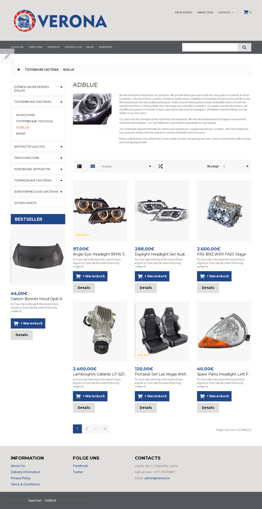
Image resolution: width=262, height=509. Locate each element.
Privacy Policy (20, 478)
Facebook (80, 466)
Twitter (78, 472)
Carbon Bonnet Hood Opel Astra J (41, 299)
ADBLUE (22, 127)
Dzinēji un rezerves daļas (31, 88)
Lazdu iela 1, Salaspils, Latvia (156, 466)
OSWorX (51, 500)
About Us (18, 466)
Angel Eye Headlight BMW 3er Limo (105, 254)
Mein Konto (183, 12)
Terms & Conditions (25, 484)
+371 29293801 (164, 472)
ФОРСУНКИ (25, 115)
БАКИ (20, 133)
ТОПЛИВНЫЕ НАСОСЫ (34, 121)
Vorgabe (107, 166)
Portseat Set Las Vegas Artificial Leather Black (176, 374)
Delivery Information (25, 472)
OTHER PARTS (25, 203)
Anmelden (205, 12)
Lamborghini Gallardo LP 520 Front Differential (114, 374)
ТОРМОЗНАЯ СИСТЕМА (33, 180)
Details (22, 335)
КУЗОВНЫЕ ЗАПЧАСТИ (32, 169)
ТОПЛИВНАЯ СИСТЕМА (41, 70)
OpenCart (34, 500)
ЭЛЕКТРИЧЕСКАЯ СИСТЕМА (36, 192)
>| (105, 429)
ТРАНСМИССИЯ (26, 158)
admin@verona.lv (157, 478)
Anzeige (213, 166)
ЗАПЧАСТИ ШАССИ (29, 146)
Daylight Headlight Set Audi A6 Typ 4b (169, 254)
